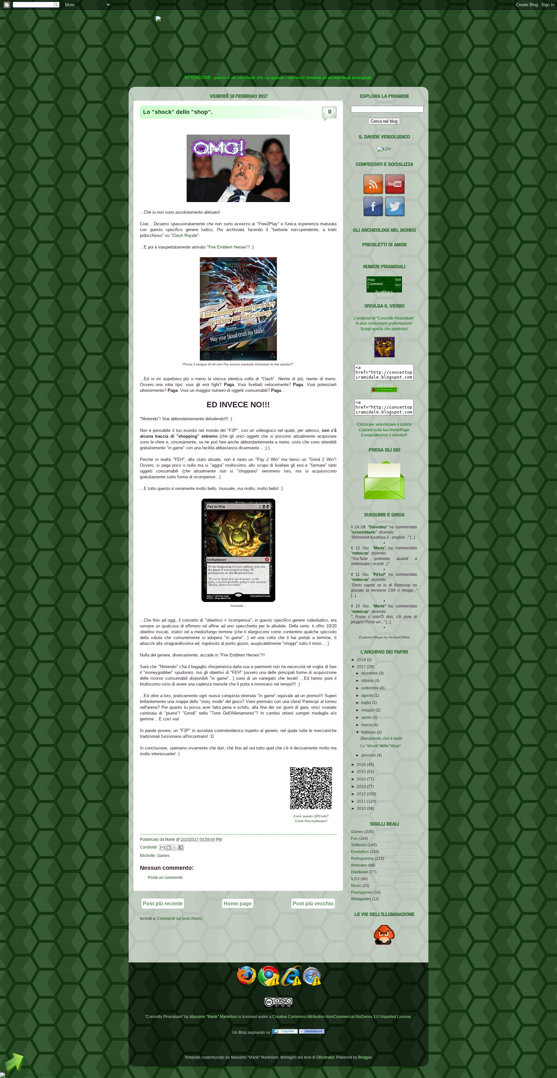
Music (356, 885)
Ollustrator (325, 1057)
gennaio (369, 755)
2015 (362, 771)
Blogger (365, 1057)
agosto (367, 695)
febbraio (369, 732)
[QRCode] (311, 810)
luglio (366, 702)
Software (358, 845)
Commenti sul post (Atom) (179, 918)
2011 (362, 801)
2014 (362, 779)
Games (163, 855)
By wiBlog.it (384, 291)
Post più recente (163, 903)
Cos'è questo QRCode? (311, 816)
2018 (362, 659)
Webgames (361, 899)
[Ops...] (238, 359)
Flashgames (362, 892)
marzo (367, 725)
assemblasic (364, 532)
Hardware (359, 872)
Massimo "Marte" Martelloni (213, 1016)
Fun (354, 838)
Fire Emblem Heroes (228, 247)
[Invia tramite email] (162, 847)
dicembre (370, 673)
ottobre (368, 680)
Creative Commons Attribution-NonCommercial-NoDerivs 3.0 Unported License (341, 1016)
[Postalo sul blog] (168, 847)
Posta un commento (165, 877)
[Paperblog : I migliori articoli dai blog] (312, 1032)
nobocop (360, 553)
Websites (359, 865)
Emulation (360, 851)
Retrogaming (362, 858)
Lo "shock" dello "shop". (177, 112)
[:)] (238, 600)
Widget (378, 637)
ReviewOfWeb (399, 637)
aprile (366, 717)
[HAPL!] (238, 200)
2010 (362, 808)
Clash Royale (184, 235)
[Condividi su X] (174, 847)
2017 (362, 667)
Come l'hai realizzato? (311, 821)
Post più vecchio (313, 903)
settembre (370, 688)
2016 (362, 764)
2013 (362, 786)
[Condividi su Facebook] (181, 847)
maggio (368, 710)
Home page (238, 903)
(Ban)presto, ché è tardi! (381, 738)
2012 (362, 794)
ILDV (355, 879)
